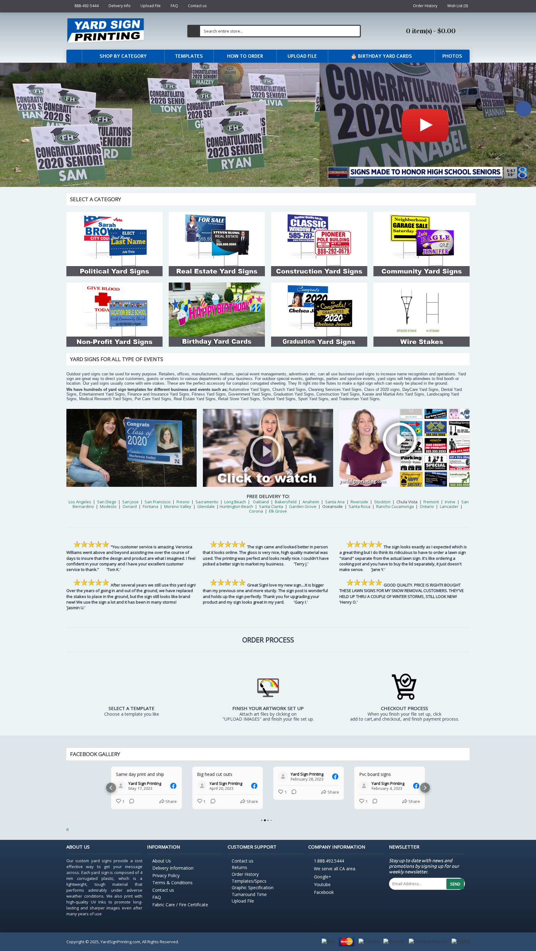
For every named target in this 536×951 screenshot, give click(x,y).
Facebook (324, 898)
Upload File (243, 906)
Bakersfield (286, 502)
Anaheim (310, 502)
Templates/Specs (249, 887)
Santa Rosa (359, 506)
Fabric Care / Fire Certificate (180, 910)
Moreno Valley (177, 506)
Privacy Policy (166, 881)
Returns (239, 873)
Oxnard (130, 506)
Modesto (108, 506)
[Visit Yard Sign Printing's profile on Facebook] (121, 786)
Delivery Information (173, 873)
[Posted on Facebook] (173, 786)
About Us (161, 866)
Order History (245, 880)
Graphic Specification (253, 893)
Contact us (163, 896)
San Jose (130, 502)
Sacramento (206, 502)
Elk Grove (278, 511)
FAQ (156, 903)
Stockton (382, 502)
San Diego (106, 502)
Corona (256, 511)
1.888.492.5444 (329, 866)
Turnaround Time (249, 900)
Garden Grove (302, 506)
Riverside (359, 502)
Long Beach (235, 502)
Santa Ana (335, 502)
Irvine (449, 502)
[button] (111, 790)
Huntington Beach (236, 506)
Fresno (183, 502)
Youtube (322, 890)
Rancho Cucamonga (395, 506)
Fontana (150, 506)
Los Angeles (80, 502)
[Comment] (130, 801)
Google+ (322, 882)
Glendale (206, 506)
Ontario (427, 506)
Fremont (431, 502)
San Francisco (158, 502)
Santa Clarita (271, 506)
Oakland (261, 502)
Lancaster (449, 506)
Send (455, 889)
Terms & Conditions (172, 888)
